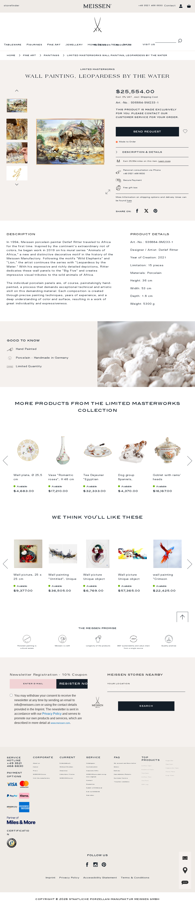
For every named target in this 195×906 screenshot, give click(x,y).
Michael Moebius (66, 767)
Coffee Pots (146, 777)
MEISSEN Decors (66, 778)
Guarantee (90, 784)
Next (189, 461)
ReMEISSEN (102, 45)
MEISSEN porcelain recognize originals (96, 776)
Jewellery (74, 45)
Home (11, 55)
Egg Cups (169, 764)
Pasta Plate (170, 771)
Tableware (13, 45)
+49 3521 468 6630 (150, 6)
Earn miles (90, 795)
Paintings (51, 55)
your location (118, 684)
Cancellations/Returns (122, 774)
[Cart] (189, 6)
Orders (116, 767)
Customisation (91, 767)
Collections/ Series (67, 774)
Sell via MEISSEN (93, 791)
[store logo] (98, 6)
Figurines (34, 45)
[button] (17, 129)
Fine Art (54, 45)
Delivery (117, 770)
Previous (5, 461)
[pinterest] (106, 864)
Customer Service (121, 778)
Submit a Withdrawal (94, 788)
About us (123, 45)
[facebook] (89, 864)
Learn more (164, 161)
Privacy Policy (52, 713)
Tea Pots (145, 780)
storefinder (11, 6)
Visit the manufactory (41, 778)
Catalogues (90, 763)
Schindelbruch (65, 763)
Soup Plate (170, 775)
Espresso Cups (147, 769)
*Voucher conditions (122, 782)
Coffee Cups (146, 766)
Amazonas (64, 770)
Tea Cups (145, 773)
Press (35, 770)
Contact (170, 6)
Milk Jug (144, 784)
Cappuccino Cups (172, 768)
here (129, 201)
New (114, 45)
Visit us (149, 45)
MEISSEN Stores (39, 774)
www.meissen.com (60, 723)
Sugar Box (169, 760)
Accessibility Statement (100, 878)
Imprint (51, 878)
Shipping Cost (149, 97)
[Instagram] (97, 864)
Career (35, 767)
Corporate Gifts (92, 770)
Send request (147, 132)
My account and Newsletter (125, 763)
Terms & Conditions (135, 878)
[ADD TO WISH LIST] (186, 131)
